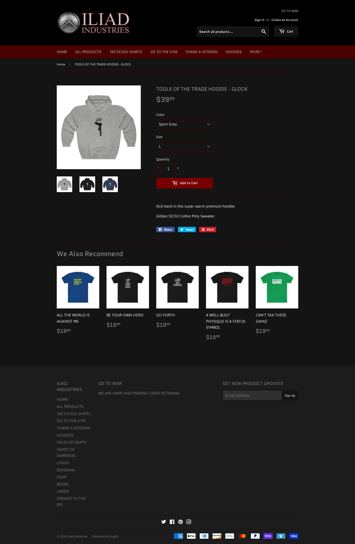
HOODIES (234, 52)
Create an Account (284, 20)
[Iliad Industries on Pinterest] (180, 522)
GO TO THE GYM (163, 52)
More (255, 52)
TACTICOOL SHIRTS (126, 52)
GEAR (61, 477)
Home (61, 64)
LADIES (63, 491)
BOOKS (63, 484)
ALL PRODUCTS (88, 52)
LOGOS (63, 462)
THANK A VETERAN (201, 52)
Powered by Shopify (105, 536)
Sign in (259, 20)
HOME (62, 52)
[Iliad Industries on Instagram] (188, 522)
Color (160, 115)
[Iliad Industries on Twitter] (163, 522)
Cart (289, 31)
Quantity (163, 159)
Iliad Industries (77, 536)
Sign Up (290, 395)
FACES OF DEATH (71, 442)
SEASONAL (66, 470)
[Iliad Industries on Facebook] (172, 522)
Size (159, 137)
